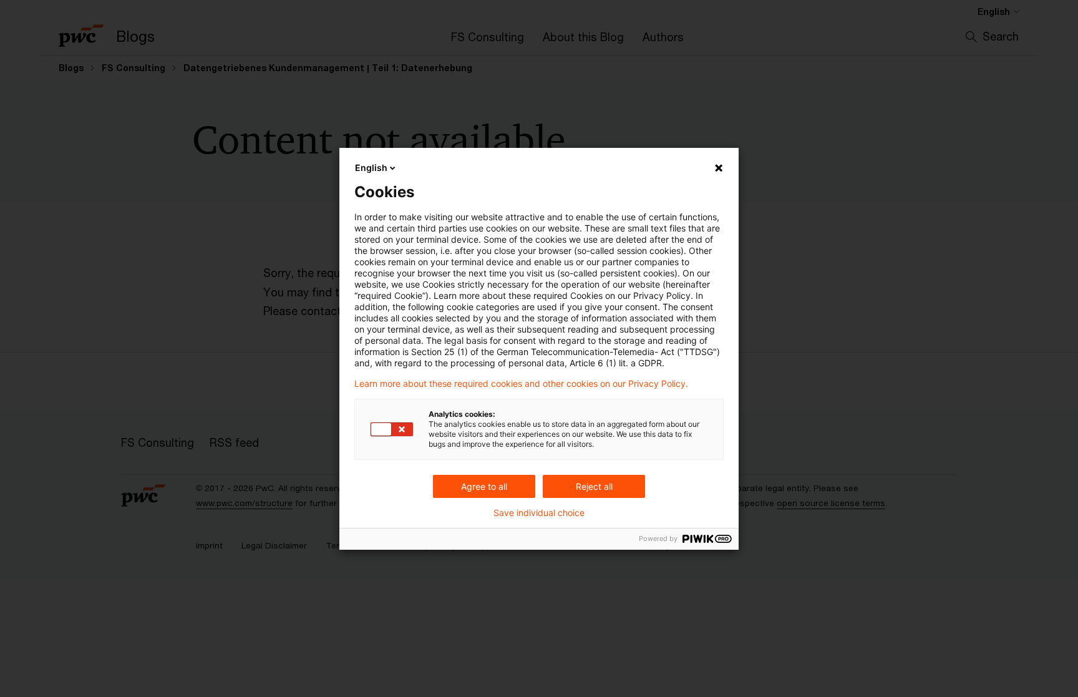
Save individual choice (539, 513)
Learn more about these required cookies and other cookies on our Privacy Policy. (521, 384)
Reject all (594, 486)
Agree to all (484, 486)
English (371, 167)
